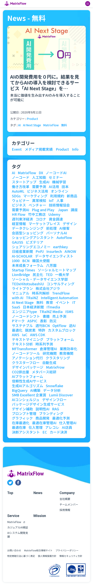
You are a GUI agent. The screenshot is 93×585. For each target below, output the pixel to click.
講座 (74, 210)
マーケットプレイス (44, 223)
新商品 (72, 196)
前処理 (51, 228)
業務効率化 (68, 349)
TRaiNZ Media (51, 311)
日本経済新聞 (33, 307)
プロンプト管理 (24, 413)
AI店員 (67, 427)
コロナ (41, 219)
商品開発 (42, 418)
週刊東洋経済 (22, 219)
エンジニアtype (24, 311)
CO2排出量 (20, 372)
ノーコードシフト (26, 316)
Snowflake (54, 386)
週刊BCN (42, 325)
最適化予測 (61, 418)
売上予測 (59, 316)
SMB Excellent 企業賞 (29, 395)
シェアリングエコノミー (31, 247)
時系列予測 (44, 344)
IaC (24, 335)
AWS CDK (37, 335)
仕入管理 (36, 427)
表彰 (43, 321)
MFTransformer (24, 349)
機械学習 (59, 182)
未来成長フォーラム (27, 265)
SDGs (16, 196)
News (37, 493)
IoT (51, 200)
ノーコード (20, 177)
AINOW (70, 251)
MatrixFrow (55, 367)
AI (19, 125)
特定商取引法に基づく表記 (21, 556)
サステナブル (22, 325)
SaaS (16, 307)
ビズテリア (34, 242)
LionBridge (21, 274)
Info (75, 149)
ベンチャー (37, 205)
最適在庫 (19, 427)
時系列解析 (41, 293)
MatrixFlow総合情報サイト (38, 550)
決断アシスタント (26, 432)
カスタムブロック (62, 330)
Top (10, 493)
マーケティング (35, 196)
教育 (49, 302)
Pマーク (18, 321)
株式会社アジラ (48, 288)
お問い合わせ (14, 550)
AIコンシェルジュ (25, 399)
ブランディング (51, 413)
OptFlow (59, 325)
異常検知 (39, 200)
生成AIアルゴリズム (27, 386)
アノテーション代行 (27, 358)
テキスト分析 (22, 344)
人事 (59, 200)
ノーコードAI (56, 173)
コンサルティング (60, 284)
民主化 (38, 274)
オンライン (59, 191)
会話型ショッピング (27, 233)
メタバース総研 (44, 372)
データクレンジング (27, 228)
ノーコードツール (26, 353)
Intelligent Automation (59, 297)
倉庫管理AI (48, 349)
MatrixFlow (51, 125)
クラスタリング (58, 358)
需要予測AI (20, 210)
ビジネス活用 (37, 191)
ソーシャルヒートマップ (57, 270)
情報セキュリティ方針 (70, 556)
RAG (55, 409)
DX (41, 173)
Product (32, 119)
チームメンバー (69, 504)
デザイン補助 (22, 409)
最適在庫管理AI (44, 423)
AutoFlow (64, 237)
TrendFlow (61, 293)
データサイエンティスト (54, 256)
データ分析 (52, 390)
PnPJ (40, 251)
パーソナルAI (56, 233)
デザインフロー (54, 399)
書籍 (46, 316)
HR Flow (18, 214)
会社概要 (65, 499)
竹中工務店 (37, 214)
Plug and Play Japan (50, 210)
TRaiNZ (32, 297)
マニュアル (20, 293)
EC (45, 432)
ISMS (69, 311)
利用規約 (57, 196)
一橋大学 (62, 274)
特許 (41, 330)
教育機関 (66, 353)
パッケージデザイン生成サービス (38, 404)
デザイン (70, 223)
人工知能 (39, 177)
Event (17, 149)
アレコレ (52, 427)
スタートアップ (24, 182)
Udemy (54, 214)
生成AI (44, 182)
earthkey (60, 247)
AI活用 (54, 186)
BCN (26, 260)
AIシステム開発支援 (17, 534)
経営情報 (19, 223)
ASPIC (32, 321)
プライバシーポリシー (66, 550)
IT (74, 302)
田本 (65, 186)
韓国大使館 (41, 260)
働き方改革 (20, 186)
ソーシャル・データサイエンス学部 (40, 279)
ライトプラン (22, 288)
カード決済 (58, 432)
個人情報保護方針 (47, 556)
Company (67, 493)
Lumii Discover (61, 395)
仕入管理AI (67, 423)
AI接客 (64, 228)
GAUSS (17, 242)
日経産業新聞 (22, 251)
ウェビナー (20, 200)
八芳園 (51, 265)
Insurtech (54, 251)
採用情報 (65, 510)
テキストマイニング (27, 339)
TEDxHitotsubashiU (28, 284)
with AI (17, 297)
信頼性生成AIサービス (29, 381)
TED (49, 274)
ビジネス (19, 205)
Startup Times (23, 270)
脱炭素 (30, 330)
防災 (53, 321)
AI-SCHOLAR (22, 256)
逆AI (72, 325)
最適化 (17, 330)
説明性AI (42, 409)
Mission (39, 516)
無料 (64, 125)
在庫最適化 (20, 423)
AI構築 (35, 390)
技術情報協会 (59, 205)
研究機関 (50, 353)
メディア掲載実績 (39, 149)
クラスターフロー (26, 362)
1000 (16, 260)
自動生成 (49, 362)
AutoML (18, 191)
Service (13, 516)
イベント (63, 302)
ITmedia (53, 307)
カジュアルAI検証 (17, 527)
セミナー (56, 177)
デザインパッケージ (27, 367)
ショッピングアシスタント (33, 237)
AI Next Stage (32, 125)
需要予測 (39, 186)
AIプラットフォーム (27, 376)
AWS (15, 335)
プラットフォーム (60, 339)
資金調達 (56, 219)
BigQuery (19, 390)
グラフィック (22, 418)
